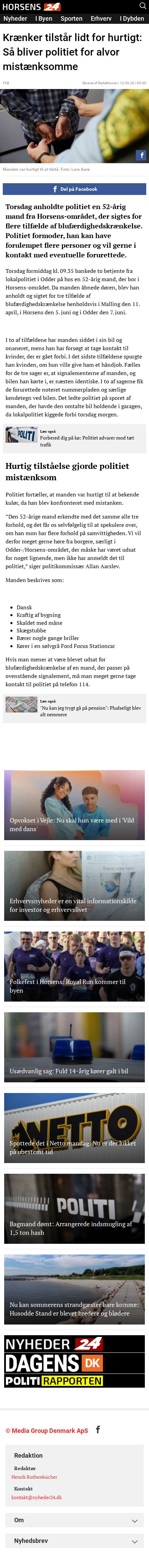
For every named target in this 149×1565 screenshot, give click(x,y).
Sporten (71, 18)
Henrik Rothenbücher (34, 1477)
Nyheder (15, 18)
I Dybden (132, 18)
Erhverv (101, 18)
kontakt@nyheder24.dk (36, 1497)
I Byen (43, 18)
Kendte (13, 28)
